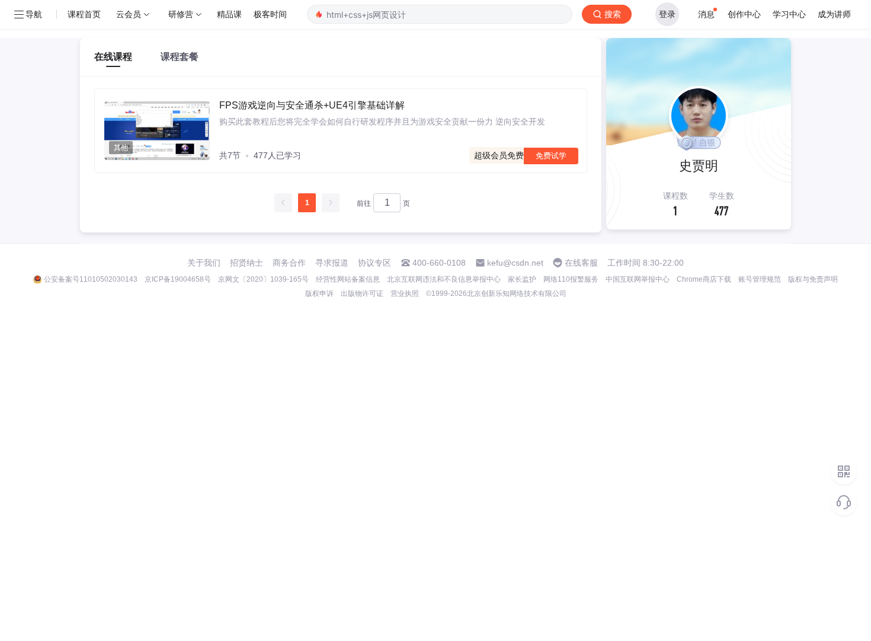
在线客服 (581, 262)
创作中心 (744, 14)
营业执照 (404, 293)
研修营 (180, 14)
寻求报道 (331, 262)
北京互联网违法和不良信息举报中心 (444, 279)
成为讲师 (834, 14)
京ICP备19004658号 (178, 279)
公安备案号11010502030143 (90, 279)
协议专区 (374, 262)
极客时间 (270, 14)
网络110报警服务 (570, 279)
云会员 (128, 14)
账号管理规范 (759, 279)
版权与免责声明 (813, 279)
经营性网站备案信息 (348, 279)
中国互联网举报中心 (638, 279)
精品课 (229, 14)
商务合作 (289, 262)
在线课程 (113, 57)
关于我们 (203, 262)
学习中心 (789, 14)
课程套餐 (179, 57)
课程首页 (84, 14)
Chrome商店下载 (704, 279)
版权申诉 (319, 293)
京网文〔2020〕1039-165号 (263, 279)
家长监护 (522, 279)
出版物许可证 (362, 293)
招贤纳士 (246, 262)
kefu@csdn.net (515, 262)
